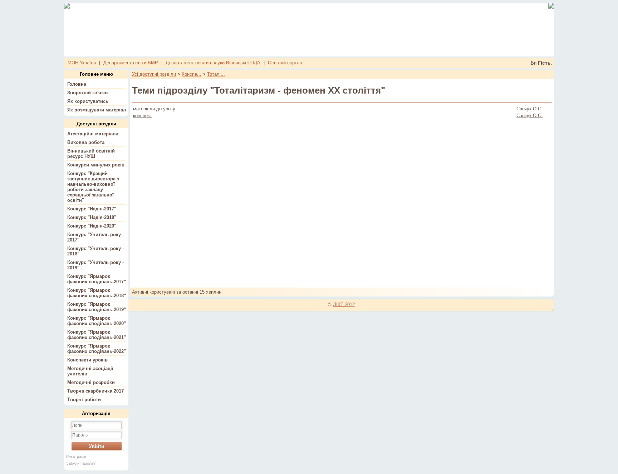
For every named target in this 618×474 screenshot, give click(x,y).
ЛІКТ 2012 (344, 304)
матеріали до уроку (154, 108)
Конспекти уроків (87, 360)
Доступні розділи (96, 123)
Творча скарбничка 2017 (95, 391)
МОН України (82, 62)
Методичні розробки (91, 382)
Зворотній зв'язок (88, 92)
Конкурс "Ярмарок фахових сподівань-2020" (96, 320)
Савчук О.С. (529, 108)
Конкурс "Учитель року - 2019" (95, 265)
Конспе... (191, 74)
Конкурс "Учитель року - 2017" (95, 237)
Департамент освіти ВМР (130, 62)
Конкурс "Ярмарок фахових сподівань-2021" (96, 334)
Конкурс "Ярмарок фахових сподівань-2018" (96, 293)
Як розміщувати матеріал (96, 110)
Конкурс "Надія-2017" (91, 208)
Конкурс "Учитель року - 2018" (95, 251)
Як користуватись (87, 101)
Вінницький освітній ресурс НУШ (91, 153)
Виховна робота (85, 142)
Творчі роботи (84, 399)
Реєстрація (76, 456)
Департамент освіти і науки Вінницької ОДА (213, 62)
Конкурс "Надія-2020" (91, 226)
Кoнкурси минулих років (95, 165)
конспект (142, 115)
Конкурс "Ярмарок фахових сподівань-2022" (96, 348)
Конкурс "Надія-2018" (91, 217)
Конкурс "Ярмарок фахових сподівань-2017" (96, 279)
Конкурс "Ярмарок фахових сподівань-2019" (96, 306)
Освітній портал (285, 62)
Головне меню (96, 74)
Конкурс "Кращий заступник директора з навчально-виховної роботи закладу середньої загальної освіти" (93, 187)
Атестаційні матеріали (92, 133)
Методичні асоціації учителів (90, 371)
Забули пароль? (80, 463)
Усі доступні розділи (154, 74)
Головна (76, 84)
